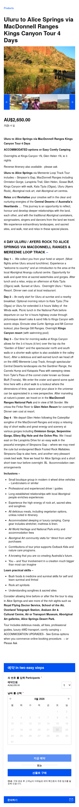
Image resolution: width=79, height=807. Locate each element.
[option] (13, 102)
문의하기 (12, 800)
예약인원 (14, 683)
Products (9, 8)
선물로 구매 (39, 773)
